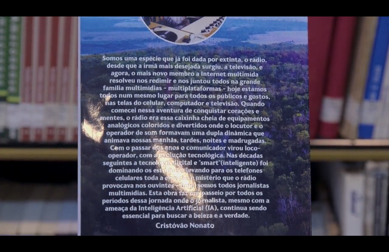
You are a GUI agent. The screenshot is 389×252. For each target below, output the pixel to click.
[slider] (182, 247)
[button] (16, 248)
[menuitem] (362, 248)
